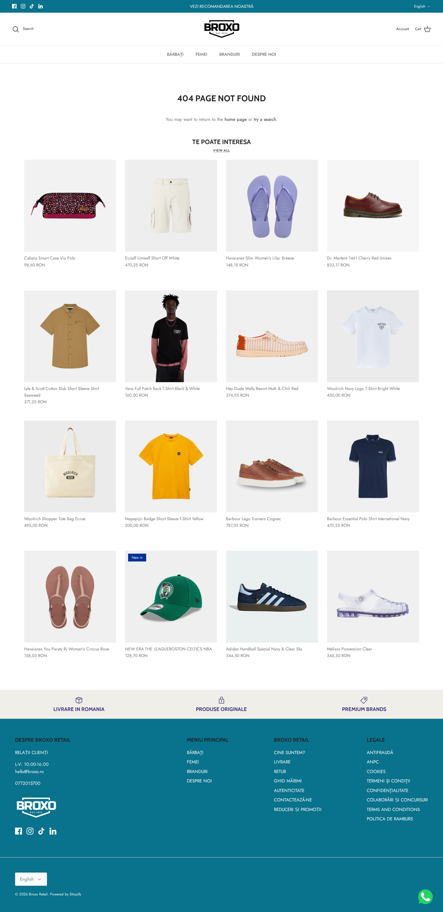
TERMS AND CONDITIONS (393, 809)
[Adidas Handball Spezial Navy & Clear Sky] (272, 597)
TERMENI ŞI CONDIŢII (388, 781)
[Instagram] (23, 6)
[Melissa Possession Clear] (373, 597)
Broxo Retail (38, 894)
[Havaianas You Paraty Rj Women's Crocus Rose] (70, 597)
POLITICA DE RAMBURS (390, 819)
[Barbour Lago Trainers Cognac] (272, 466)
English (419, 6)
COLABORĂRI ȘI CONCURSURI (397, 800)
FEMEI (201, 54)
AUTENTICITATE (289, 790)
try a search (265, 119)
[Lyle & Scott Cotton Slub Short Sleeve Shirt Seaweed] (70, 336)
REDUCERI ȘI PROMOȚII (298, 809)
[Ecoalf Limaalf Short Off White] (171, 206)
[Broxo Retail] (221, 29)
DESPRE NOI (264, 54)
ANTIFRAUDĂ (380, 752)
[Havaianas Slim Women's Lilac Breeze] (272, 206)
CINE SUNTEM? (289, 752)
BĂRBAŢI (175, 54)
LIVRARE (282, 762)
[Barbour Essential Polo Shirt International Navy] (373, 466)
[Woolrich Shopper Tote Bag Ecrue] (70, 466)
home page (236, 119)
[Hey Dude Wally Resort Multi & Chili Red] (272, 336)
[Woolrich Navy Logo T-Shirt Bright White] (373, 336)
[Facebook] (14, 6)
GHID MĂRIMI (288, 781)
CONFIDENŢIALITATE (387, 790)
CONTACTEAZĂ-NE (293, 800)
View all (221, 150)
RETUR (280, 771)
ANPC (373, 762)
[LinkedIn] (40, 6)
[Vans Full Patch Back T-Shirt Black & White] (171, 336)
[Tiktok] (32, 6)
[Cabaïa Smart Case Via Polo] (70, 206)
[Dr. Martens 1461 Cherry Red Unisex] (373, 206)
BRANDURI (229, 54)
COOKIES (376, 771)
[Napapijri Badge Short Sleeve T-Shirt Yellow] (171, 466)
